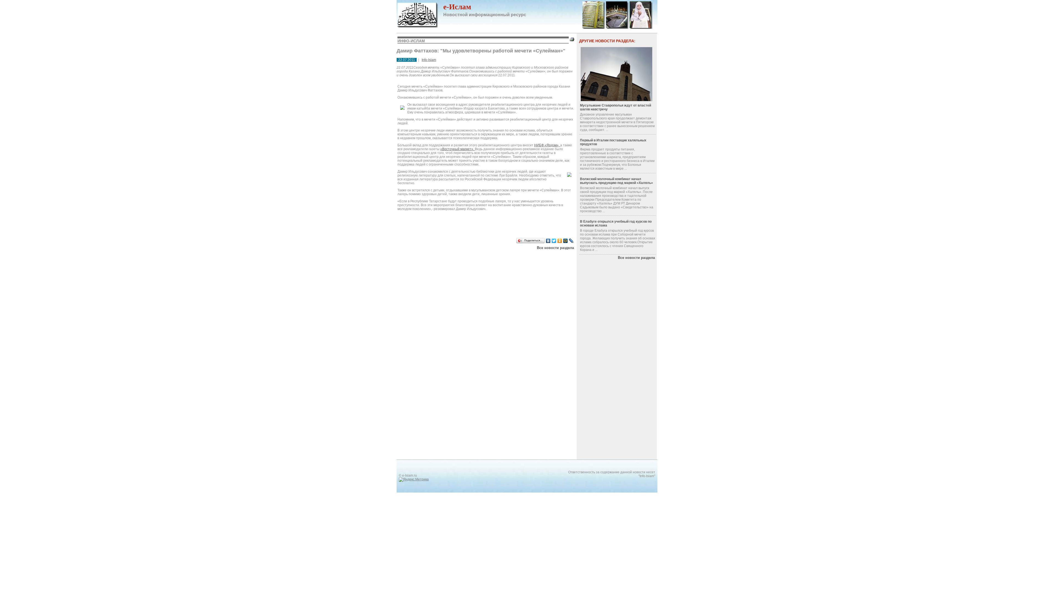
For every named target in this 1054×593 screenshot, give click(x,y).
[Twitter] (554, 240)
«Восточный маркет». (457, 149)
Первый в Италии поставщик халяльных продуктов (613, 142)
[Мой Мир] (565, 240)
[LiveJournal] (571, 240)
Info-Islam (429, 60)
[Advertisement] (466, 256)
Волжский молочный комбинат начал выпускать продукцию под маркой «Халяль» (616, 181)
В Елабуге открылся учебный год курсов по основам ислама (616, 223)
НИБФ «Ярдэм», (547, 145)
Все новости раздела (555, 248)
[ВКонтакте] (548, 240)
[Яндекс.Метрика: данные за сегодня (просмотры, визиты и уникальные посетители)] (414, 479)
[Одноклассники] (560, 240)
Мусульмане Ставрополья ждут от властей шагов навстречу (615, 107)
